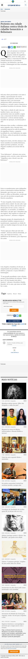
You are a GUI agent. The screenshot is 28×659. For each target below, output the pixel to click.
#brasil (15, 294)
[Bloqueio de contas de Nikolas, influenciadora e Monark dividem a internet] (14, 417)
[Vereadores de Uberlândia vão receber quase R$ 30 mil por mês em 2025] (14, 497)
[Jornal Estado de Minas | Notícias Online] (14, 5)
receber (14, 310)
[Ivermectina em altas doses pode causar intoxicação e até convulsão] (14, 575)
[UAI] (13, 1)
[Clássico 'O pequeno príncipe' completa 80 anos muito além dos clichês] (14, 549)
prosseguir (14, 651)
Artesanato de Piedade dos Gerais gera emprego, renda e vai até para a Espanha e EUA (14, 615)
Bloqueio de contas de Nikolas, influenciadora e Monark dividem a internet (12, 431)
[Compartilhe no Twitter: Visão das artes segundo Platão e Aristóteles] (25, 455)
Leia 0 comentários (14, 321)
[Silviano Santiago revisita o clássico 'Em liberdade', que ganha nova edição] (14, 523)
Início (2, 9)
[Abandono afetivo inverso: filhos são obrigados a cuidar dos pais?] (14, 391)
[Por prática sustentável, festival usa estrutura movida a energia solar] (14, 471)
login (22, 324)
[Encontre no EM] (25, 5)
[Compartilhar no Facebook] (9, 47)
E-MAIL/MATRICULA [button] (15, 352)
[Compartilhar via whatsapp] (14, 47)
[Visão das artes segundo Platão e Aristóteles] (14, 445)
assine (14, 326)
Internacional (7, 9)
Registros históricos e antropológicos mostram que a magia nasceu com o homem (13, 625)
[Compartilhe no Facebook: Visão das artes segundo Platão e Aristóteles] (24, 455)
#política (9, 294)
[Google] (14, 350)
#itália (19, 294)
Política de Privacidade (11, 648)
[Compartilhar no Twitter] (12, 47)
